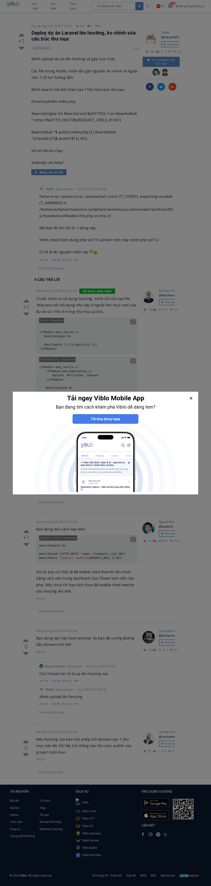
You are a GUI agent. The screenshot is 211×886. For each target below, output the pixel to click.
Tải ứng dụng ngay (105, 419)
